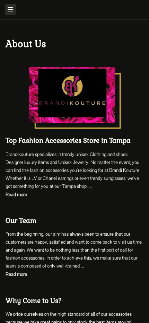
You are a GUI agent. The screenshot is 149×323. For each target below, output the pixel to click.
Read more (16, 194)
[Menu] (10, 9)
